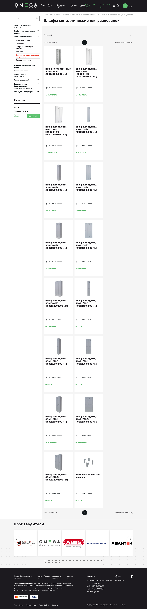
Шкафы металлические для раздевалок (27, 56)
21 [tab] (56, 562)
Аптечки (19, 52)
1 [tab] (45, 560)
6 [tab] (63, 560)
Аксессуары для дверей (23, 92)
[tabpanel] (25, 543)
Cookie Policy (31, 605)
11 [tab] (80, 560)
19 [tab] (49, 562)
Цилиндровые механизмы (20, 74)
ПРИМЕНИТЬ (33, 116)
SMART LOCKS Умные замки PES (22, 25)
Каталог (75, 15)
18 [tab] (45, 562)
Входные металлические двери (24, 65)
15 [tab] (94, 560)
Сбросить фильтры (17, 115)
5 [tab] (59, 560)
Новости (82, 6)
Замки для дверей (21, 80)
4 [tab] (56, 560)
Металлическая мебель (24, 36)
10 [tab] (77, 560)
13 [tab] (87, 560)
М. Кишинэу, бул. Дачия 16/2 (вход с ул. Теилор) (105, 580)
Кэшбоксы (20, 43)
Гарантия (50, 6)
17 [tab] (101, 560)
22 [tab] (59, 562)
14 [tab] (91, 560)
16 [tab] (98, 560)
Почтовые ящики (23, 40)
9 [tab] (73, 560)
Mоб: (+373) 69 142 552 (95, 589)
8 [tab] (70, 560)
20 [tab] (52, 562)
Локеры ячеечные (23, 60)
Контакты (73, 6)
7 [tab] (66, 560)
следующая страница (123, 42)
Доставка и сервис (61, 6)
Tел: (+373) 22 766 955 (95, 583)
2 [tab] (49, 560)
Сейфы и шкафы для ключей (24, 48)
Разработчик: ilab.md (118, 605)
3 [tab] (52, 560)
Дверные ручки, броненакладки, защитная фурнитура (23, 84)
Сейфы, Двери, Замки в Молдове (56, 15)
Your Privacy (18, 605)
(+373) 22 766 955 (90, 6)
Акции (43, 6)
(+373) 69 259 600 (105, 6)
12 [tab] (84, 560)
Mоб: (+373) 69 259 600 (95, 586)
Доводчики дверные (22, 71)
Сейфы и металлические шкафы (24, 31)
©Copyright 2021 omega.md (97, 605)
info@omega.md (93, 592)
